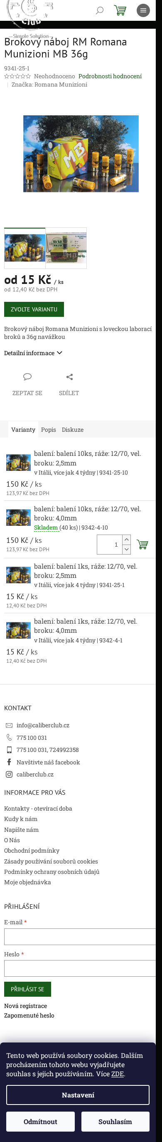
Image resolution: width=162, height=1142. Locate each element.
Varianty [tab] (23, 429)
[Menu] (143, 10)
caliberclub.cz (35, 774)
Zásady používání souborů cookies (51, 861)
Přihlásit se (27, 989)
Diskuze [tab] (72, 429)
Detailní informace (29, 353)
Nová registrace (25, 1006)
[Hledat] (99, 10)
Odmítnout (40, 1121)
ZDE (117, 1073)
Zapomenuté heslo (29, 1015)
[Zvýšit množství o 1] (126, 540)
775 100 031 (32, 737)
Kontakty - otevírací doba (38, 808)
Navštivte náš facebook (48, 762)
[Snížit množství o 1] (126, 549)
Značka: (49, 84)
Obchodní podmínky (31, 850)
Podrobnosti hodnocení (110, 76)
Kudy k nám (21, 819)
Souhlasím (115, 1121)
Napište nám (21, 829)
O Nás (12, 840)
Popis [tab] (48, 429)
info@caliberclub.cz (43, 725)
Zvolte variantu (34, 309)
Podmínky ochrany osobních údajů (52, 872)
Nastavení (78, 1094)
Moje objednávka (27, 882)
